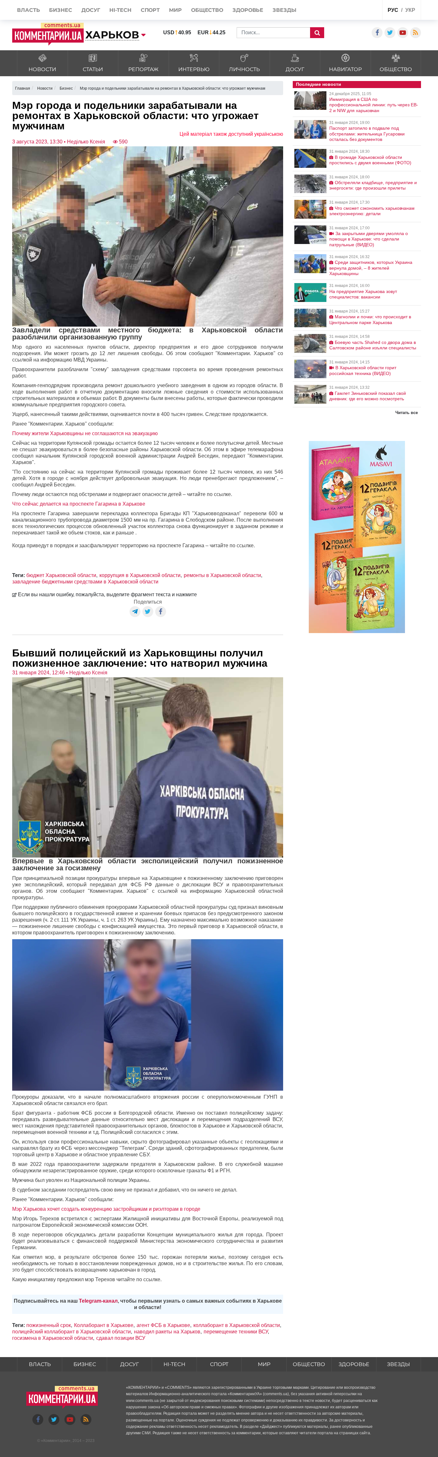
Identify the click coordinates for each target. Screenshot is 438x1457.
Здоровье (354, 1364)
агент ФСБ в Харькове (163, 1325)
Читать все (406, 412)
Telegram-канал (98, 1301)
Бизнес (84, 1364)
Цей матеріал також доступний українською (231, 134)
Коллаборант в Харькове (103, 1325)
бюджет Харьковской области (61, 575)
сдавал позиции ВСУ (120, 1338)
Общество (309, 1364)
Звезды (398, 1364)
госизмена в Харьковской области (52, 1338)
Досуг (129, 1364)
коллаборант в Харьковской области (236, 1325)
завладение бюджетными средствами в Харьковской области (85, 581)
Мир (264, 1364)
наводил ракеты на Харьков (167, 1331)
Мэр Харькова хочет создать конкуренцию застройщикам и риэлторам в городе (106, 1209)
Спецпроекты (353, 11)
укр (410, 10)
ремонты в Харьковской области (222, 575)
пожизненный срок (48, 1325)
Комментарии (55, 1440)
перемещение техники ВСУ (236, 1331)
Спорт (219, 1364)
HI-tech (174, 1364)
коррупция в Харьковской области (140, 575)
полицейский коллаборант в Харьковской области (71, 1331)
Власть (40, 1364)
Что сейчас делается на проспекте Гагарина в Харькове (78, 504)
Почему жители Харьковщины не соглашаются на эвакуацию (85, 433)
